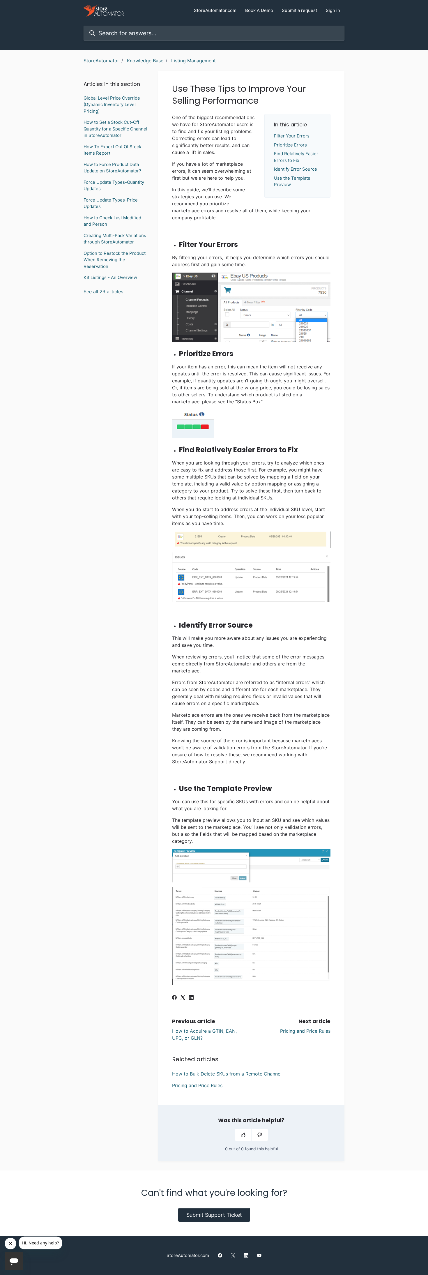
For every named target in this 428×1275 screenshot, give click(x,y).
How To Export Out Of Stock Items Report (112, 150)
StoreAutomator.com (215, 10)
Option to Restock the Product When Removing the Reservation (115, 259)
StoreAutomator (101, 60)
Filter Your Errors (291, 136)
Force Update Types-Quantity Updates (114, 185)
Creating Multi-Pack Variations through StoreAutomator (115, 239)
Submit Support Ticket (214, 1215)
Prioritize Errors (290, 145)
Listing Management (193, 60)
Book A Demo (259, 10)
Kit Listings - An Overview (110, 277)
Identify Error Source (295, 169)
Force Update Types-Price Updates (111, 203)
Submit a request (299, 10)
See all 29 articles (103, 291)
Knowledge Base (145, 60)
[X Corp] (183, 998)
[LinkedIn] (191, 998)
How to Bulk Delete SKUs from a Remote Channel (227, 1074)
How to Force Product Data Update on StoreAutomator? (112, 168)
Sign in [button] (333, 10)
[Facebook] (174, 998)
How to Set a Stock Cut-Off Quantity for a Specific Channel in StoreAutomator (115, 128)
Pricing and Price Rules (305, 1031)
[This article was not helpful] (259, 1135)
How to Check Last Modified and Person (112, 221)
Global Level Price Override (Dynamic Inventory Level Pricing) (112, 104)
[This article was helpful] (243, 1135)
